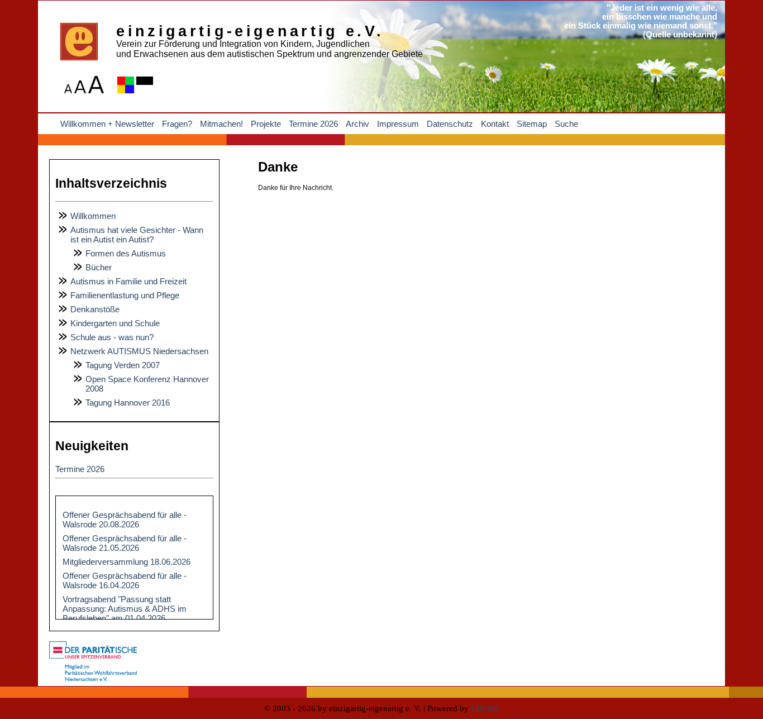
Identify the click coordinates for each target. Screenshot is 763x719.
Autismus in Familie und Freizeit (128, 281)
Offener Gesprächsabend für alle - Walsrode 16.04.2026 (125, 580)
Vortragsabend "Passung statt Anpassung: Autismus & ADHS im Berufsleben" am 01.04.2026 (125, 608)
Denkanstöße (95, 309)
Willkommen (93, 216)
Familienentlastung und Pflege (124, 295)
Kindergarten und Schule (115, 323)
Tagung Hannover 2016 (127, 402)
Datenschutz (450, 123)
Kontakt (495, 123)
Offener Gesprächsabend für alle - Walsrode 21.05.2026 (125, 543)
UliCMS (485, 708)
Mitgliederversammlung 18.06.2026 (126, 561)
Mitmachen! (221, 123)
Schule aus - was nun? (112, 337)
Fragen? (177, 123)
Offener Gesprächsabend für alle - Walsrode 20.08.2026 (125, 519)
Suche (566, 123)
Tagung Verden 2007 (122, 365)
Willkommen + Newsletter (107, 123)
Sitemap (532, 123)
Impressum (398, 123)
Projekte (266, 123)
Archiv (357, 123)
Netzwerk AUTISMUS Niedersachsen (139, 351)
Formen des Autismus (125, 253)
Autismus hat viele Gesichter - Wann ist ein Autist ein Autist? (136, 234)
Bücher (98, 267)
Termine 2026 (313, 123)
